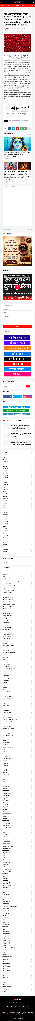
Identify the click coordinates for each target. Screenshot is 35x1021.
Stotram (17, 740)
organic (17, 682)
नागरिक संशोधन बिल (17, 846)
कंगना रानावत (17, 772)
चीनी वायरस (17, 802)
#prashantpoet (17, 572)
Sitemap (20, 1018)
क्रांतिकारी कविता (17, 793)
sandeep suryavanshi (17, 715)
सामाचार (17, 961)
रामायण (17, 915)
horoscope (17, 641)
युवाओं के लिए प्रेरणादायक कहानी (17, 906)
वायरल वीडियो (17, 924)
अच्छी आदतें (17, 752)
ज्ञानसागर (17, 809)
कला (17, 782)
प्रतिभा (17, 860)
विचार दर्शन (17, 927)
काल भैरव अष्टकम (17, 784)
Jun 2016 (17, 554)
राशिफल (17, 920)
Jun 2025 (17, 473)
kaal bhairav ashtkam (17, 645)
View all (29, 134)
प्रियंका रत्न (17, 864)
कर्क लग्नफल (17, 779)
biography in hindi (17, 588)
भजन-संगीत (17, 878)
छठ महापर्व (17, 805)
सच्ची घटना (17, 954)
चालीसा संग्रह (17, 800)
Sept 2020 (17, 521)
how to (17, 643)
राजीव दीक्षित (17, 908)
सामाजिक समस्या (25, 5)
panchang (17, 687)
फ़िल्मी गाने (17, 874)
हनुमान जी (17, 991)
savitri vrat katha (17, 726)
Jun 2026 (17, 454)
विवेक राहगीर (17, 931)
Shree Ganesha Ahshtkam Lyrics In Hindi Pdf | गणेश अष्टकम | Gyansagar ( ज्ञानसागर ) (24, 174)
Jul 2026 (17, 452)
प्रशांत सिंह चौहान (17, 862)
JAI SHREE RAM (21, 1015)
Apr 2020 (17, 533)
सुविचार (17, 975)
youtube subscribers (17, 747)
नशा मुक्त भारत (17, 841)
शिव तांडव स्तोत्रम (17, 945)
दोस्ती (17, 830)
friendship (17, 625)
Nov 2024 (17, 477)
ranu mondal (17, 705)
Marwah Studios (17, 666)
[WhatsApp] (21, 128)
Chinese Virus (17, 611)
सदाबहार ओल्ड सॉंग (17, 957)
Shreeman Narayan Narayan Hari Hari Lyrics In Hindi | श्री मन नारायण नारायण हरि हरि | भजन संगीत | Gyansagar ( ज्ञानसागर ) (21, 426)
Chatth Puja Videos (17, 609)
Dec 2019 (17, 542)
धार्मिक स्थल (17, 839)
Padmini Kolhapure (17, 685)
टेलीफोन (17, 816)
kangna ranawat (17, 648)
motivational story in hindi (17, 673)
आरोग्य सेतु (17, 770)
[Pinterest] (17, 128)
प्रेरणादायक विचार (17, 871)
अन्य (9, 11)
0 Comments (10, 30)
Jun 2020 (17, 528)
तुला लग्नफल (17, 825)
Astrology (17, 579)
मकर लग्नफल (17, 890)
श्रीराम (17, 952)
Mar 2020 (17, 535)
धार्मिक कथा (17, 837)
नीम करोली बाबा (17, 853)
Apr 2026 (17, 459)
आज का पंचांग (17, 763)
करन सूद (17, 777)
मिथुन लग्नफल (17, 901)
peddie (17, 689)
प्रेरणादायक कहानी (16, 121)
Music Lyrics (17, 675)
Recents (12, 421)
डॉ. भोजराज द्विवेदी (17, 823)
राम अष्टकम (17, 911)
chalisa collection (17, 597)
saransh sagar (17, 717)
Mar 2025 (17, 475)
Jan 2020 (17, 540)
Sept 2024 (17, 480)
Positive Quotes (17, 692)
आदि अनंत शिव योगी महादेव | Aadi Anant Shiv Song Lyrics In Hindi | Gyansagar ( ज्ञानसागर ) (21, 435)
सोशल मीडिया (17, 977)
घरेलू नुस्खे (17, 798)
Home (5, 11)
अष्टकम (17, 761)
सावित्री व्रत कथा (17, 971)
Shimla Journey (17, 733)
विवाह (17, 929)
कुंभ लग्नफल (17, 786)
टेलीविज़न (17, 818)
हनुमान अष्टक (17, 989)
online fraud (17, 680)
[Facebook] (9, 128)
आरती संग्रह (17, 768)
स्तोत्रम (17, 980)
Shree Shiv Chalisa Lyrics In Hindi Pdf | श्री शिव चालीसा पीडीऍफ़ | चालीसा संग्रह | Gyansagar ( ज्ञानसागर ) (17, 154)
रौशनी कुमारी (17, 922)
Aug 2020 (17, 524)
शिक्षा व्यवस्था (17, 938)
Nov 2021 (17, 503)
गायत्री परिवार (17, 795)
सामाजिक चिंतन (17, 964)
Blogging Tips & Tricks (17, 590)
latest (17, 655)
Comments (19, 421)
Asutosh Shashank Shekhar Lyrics (17, 581)
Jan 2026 (17, 466)
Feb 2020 (17, 537)
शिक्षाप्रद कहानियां (17, 941)
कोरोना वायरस (17, 791)
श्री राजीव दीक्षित (17, 950)
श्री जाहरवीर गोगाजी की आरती (17, 948)
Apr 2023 (17, 491)
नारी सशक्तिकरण (17, 848)
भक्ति (17, 876)
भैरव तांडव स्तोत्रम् (17, 885)
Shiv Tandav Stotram (17, 735)
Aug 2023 (17, 487)
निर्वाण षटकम (17, 851)
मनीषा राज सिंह (17, 894)
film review (17, 622)
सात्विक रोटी (17, 959)
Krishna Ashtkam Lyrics (17, 652)
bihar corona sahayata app (17, 586)
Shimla (17, 731)
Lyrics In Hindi (17, 664)
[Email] (25, 128)
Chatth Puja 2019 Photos (17, 604)
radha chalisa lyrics (17, 699)
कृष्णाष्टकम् (17, 788)
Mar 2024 (17, 484)
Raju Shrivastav (17, 701)
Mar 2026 (17, 461)
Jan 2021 (17, 512)
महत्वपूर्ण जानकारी (17, 897)
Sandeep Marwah (17, 712)
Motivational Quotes (17, 671)
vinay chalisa (17, 742)
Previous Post (7, 229)
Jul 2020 (17, 526)
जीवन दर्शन (17, 807)
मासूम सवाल (17, 899)
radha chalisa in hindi (17, 696)
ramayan (17, 703)
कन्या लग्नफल (17, 775)
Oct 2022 (17, 501)
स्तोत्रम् (17, 982)
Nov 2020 (17, 517)
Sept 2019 (17, 549)
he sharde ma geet (17, 639)
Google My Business (17, 632)
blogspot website (17, 592)
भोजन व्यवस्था (17, 888)
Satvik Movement (17, 724)
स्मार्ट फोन (17, 984)
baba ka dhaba (17, 583)
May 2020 (17, 531)
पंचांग (17, 5)
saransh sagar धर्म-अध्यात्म (17, 719)
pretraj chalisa (17, 694)
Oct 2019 (17, 547)
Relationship (17, 710)
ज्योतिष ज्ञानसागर (17, 814)
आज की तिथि (17, 765)
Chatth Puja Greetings (17, 606)
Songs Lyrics (17, 738)
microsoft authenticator (17, 669)
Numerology (17, 678)
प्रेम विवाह (17, 867)
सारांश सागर (15, 107)
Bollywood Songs (17, 595)
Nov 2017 (17, 551)
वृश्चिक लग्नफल (17, 934)
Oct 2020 (17, 519)
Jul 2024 (17, 482)
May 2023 (17, 489)
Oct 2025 (17, 471)
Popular (5, 421)
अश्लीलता (17, 756)
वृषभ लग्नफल (17, 936)
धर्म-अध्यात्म (17, 835)
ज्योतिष (17, 812)
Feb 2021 (17, 510)
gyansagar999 (17, 636)
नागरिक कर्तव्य (17, 844)
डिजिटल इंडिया (17, 821)
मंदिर (17, 892)
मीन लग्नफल (17, 904)
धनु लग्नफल (17, 832)
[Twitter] (13, 128)
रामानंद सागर (17, 913)
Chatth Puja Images (17, 599)
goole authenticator (17, 634)
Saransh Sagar (11, 1014)
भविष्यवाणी (17, 881)
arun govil (17, 574)
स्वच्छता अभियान (17, 987)
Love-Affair (17, 662)
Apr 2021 (17, 507)
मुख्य (2, 5)
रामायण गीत (17, 918)
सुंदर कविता (17, 973)
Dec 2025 (17, 468)
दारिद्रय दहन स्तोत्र (17, 828)
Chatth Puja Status (17, 602)
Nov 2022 (17, 498)
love (17, 659)
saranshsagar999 (17, 722)
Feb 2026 (17, 464)
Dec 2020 (17, 514)
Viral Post (17, 745)
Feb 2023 (17, 494)
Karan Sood (17, 650)
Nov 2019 (17, 544)
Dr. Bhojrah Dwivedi (17, 618)
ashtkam (17, 576)
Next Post (29, 229)
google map (17, 629)
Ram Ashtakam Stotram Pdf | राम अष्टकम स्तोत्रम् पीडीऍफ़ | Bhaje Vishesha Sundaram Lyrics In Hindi (21, 442)
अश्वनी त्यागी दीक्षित (17, 758)
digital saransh (17, 615)
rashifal (17, 708)
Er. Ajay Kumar (17, 620)
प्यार (17, 858)
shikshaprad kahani (17, 728)
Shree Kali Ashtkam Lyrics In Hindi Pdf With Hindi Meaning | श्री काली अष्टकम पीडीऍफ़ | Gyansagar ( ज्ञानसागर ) (10, 175)
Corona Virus (17, 613)
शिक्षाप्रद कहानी (25, 121)
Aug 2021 (17, 505)
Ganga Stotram (17, 627)
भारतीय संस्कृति (10, 5)
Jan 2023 (17, 496)
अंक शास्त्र (17, 749)
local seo (17, 657)
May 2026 (17, 457)
